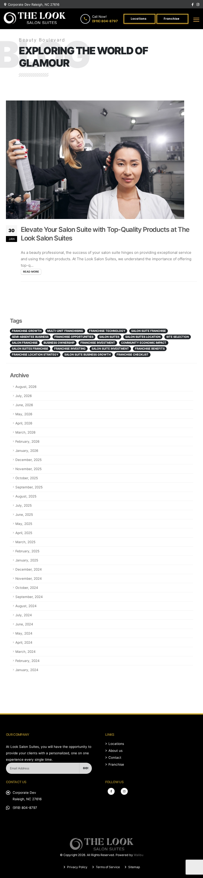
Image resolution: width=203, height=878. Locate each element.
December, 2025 (28, 460)
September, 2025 (29, 487)
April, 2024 (23, 642)
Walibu (138, 855)
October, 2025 (26, 478)
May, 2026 (23, 414)
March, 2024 (25, 652)
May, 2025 (23, 524)
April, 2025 (23, 533)
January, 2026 (26, 451)
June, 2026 (24, 405)
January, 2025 (26, 560)
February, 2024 (27, 661)
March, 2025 (25, 542)
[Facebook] (111, 791)
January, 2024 (26, 670)
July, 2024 (23, 615)
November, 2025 (28, 469)
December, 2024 (28, 569)
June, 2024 (24, 624)
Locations (116, 744)
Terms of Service (107, 867)
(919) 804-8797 (25, 808)
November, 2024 (28, 578)
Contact (114, 757)
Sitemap (133, 867)
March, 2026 (25, 432)
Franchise (116, 764)
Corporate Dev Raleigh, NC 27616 (33, 4)
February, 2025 (27, 551)
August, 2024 (26, 606)
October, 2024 (26, 588)
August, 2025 (25, 496)
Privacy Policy (76, 867)
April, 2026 (23, 423)
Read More (31, 271)
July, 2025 (23, 505)
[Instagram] (124, 791)
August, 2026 (25, 387)
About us (115, 751)
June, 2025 (24, 515)
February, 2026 (27, 441)
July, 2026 (23, 396)
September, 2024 (29, 597)
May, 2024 (23, 633)
